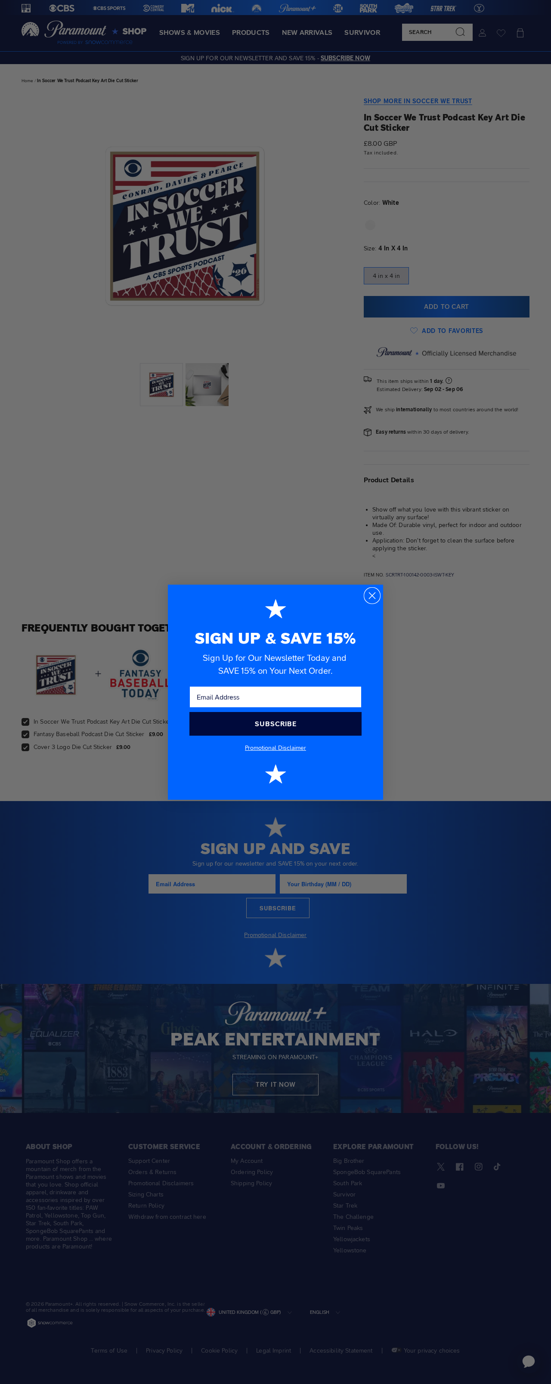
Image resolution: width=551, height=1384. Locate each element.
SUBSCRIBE (276, 724)
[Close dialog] (372, 595)
